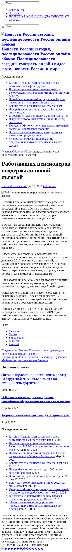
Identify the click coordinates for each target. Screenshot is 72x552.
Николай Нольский (14, 186)
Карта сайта (16, 9)
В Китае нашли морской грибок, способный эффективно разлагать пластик (35, 399)
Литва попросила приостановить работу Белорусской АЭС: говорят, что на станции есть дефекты (39, 92)
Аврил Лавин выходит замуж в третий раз (35, 415)
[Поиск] (2, 4)
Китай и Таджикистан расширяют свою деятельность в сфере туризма (34, 84)
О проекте (15, 13)
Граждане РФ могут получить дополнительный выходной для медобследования (39, 127)
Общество (18, 151)
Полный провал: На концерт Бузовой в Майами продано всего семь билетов (34, 358)
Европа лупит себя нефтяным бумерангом (35, 105)
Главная (6, 151)
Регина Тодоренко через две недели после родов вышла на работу (32, 352)
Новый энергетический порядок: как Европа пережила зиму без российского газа (37, 101)
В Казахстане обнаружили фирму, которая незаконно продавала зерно (35, 134)
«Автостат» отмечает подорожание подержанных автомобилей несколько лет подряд (35, 142)
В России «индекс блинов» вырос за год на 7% (38, 115)
